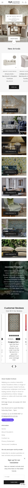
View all (14, 87)
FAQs (3, 435)
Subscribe (14, 482)
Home (4, 429)
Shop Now (14, 39)
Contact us (5, 438)
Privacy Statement (8, 441)
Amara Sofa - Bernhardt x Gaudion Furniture (9, 76)
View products (10, 110)
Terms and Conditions (9, 444)
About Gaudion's (7, 432)
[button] (13, 366)
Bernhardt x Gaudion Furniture (9, 71)
